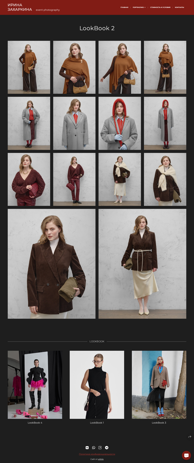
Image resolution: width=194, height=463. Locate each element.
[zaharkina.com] (34, 7)
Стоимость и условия (160, 7)
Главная (124, 7)
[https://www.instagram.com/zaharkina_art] (100, 448)
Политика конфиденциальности (97, 454)
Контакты (179, 7)
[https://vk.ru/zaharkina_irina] (87, 448)
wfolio (101, 459)
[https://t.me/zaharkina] (106, 448)
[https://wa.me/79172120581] (93, 448)
